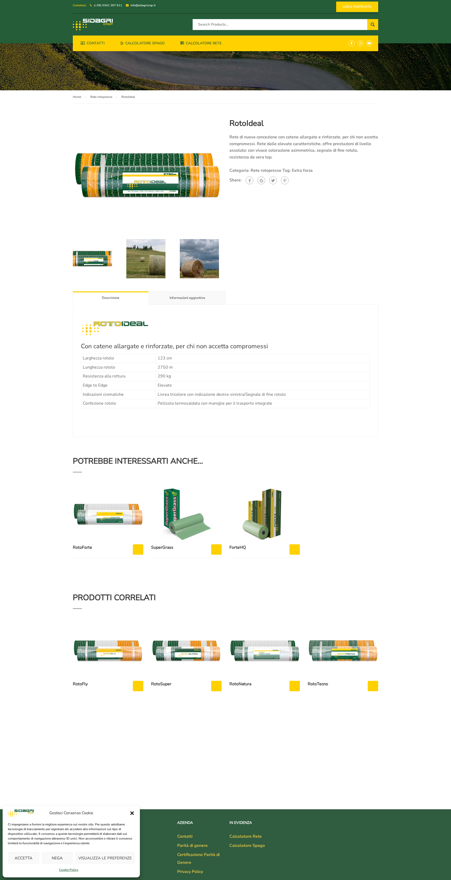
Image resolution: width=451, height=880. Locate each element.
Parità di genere (192, 845)
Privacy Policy (190, 872)
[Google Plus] (261, 180)
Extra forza (302, 170)
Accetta (23, 858)
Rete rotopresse (101, 97)
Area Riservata (357, 6)
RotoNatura (240, 684)
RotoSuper (161, 684)
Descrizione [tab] (110, 298)
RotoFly (80, 684)
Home (77, 97)
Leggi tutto (138, 549)
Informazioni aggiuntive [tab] (187, 298)
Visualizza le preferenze (105, 858)
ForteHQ (237, 547)
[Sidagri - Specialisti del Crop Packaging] (93, 24)
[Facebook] (249, 180)
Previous (67, 175)
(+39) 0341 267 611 (108, 5)
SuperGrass (162, 547)
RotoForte (82, 547)
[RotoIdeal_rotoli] (147, 175)
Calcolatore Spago (145, 43)
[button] (132, 813)
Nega (57, 858)
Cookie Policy (68, 870)
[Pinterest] (285, 180)
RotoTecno (318, 684)
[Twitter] (273, 180)
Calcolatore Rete (204, 43)
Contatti (96, 43)
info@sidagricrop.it (143, 5)
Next (227, 175)
